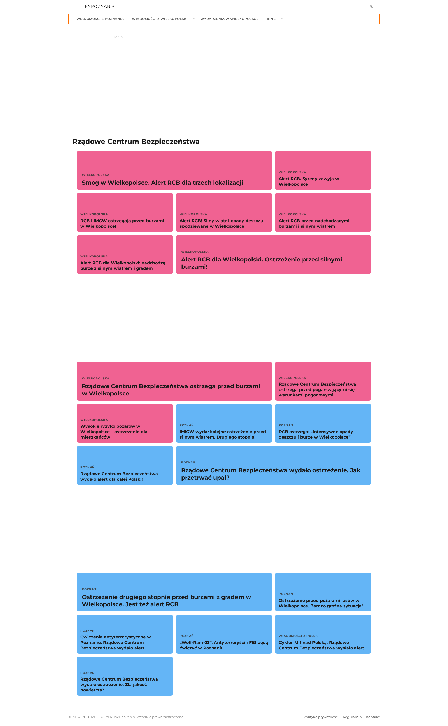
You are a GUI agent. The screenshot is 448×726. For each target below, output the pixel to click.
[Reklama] (224, 79)
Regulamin (352, 717)
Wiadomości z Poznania (100, 19)
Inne (271, 19)
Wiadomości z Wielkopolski (159, 19)
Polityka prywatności (321, 717)
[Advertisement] (224, 317)
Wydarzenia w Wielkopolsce (229, 19)
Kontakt (373, 717)
